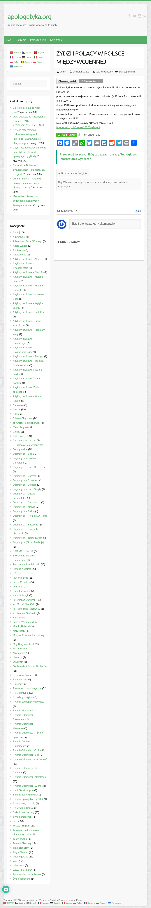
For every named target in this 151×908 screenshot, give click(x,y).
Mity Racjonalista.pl (23, 644)
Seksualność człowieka (25, 794)
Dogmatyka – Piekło (23, 511)
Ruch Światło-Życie (23, 790)
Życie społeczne (104, 71)
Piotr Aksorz (19, 679)
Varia (15, 861)
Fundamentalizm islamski (26, 564)
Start (8, 39)
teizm (16, 821)
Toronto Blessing (22, 843)
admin (63, 71)
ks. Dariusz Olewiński (24, 600)
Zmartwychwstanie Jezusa (27, 874)
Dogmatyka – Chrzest (24, 476)
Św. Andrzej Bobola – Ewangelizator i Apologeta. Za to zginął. (29, 170)
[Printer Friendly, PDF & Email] (66, 134)
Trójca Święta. (20, 852)
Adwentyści (19, 237)
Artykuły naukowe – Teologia (28, 356)
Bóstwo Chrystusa (22, 418)
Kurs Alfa (18, 617)
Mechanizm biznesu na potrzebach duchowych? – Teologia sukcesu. (27, 201)
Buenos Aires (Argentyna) (29, 445)
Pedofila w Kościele (23, 675)
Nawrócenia (19, 653)
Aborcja (17, 232)
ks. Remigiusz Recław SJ (26, 608)
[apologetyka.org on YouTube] (134, 16)
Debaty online (20, 449)
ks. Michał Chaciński (24, 604)
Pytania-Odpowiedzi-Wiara (27, 785)
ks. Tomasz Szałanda (24, 613)
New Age (17, 657)
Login (137, 210)
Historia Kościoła (22, 569)
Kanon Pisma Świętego (73, 173)
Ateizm (16, 409)
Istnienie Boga (20, 577)
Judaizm (17, 586)
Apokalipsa (19, 250)
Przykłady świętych (23, 697)
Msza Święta (20, 648)
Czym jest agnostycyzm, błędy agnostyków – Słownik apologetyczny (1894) (29, 152)
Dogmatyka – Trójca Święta (27, 538)
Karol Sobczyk (21, 595)
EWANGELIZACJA (23, 551)
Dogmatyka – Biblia (23, 453)
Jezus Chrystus (21, 582)
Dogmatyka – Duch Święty (27, 489)
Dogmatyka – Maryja (24, 507)
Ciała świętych (20, 436)
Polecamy (18, 684)
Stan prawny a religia (24, 803)
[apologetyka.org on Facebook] (129, 16)
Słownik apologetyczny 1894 (28, 799)
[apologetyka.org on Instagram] (139, 16)
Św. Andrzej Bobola (23, 808)
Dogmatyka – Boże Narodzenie (29, 467)
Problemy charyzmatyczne (27, 688)
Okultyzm (18, 661)
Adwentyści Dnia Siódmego (27, 241)
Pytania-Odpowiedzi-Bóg (26, 754)
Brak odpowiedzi (127, 71)
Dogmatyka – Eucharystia (27, 502)
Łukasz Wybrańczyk (24, 622)
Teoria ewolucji (21, 839)
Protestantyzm (21, 692)
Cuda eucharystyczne (24, 440)
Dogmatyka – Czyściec (25, 480)
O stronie (20, 39)
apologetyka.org (29, 16)
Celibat (16, 431)
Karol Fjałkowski (21, 591)
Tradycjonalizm (21, 847)
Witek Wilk (18, 865)
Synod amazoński (22, 816)
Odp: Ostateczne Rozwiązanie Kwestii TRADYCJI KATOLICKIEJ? (29, 121)
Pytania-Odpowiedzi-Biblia (27, 750)
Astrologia (18, 405)
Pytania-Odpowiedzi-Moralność (29, 777)
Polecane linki (38, 39)
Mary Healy (19, 630)
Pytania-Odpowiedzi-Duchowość (30, 759)
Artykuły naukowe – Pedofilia (28, 312)
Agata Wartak (20, 245)
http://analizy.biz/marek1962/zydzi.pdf (78, 127)
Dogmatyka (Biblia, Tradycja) (28, 542)
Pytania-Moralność (23, 710)
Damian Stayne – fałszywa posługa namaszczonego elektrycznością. (27, 183)
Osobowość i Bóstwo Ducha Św (30, 666)
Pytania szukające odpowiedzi (29, 701)
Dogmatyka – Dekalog (24, 484)
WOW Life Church (22, 870)
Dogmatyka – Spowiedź (25, 524)
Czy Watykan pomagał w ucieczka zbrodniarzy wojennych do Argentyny (93, 184)
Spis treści (56, 39)
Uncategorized (20, 856)
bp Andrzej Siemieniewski (26, 422)
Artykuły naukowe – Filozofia (28, 272)
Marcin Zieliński (21, 626)
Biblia (16, 414)
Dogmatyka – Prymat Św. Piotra (30, 515)
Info (15, 573)
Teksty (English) (21, 825)
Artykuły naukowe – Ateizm (27, 259)
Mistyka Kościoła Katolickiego (29, 635)
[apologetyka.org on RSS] (144, 16)
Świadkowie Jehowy (23, 812)
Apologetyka (19, 254)
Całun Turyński (21, 427)
